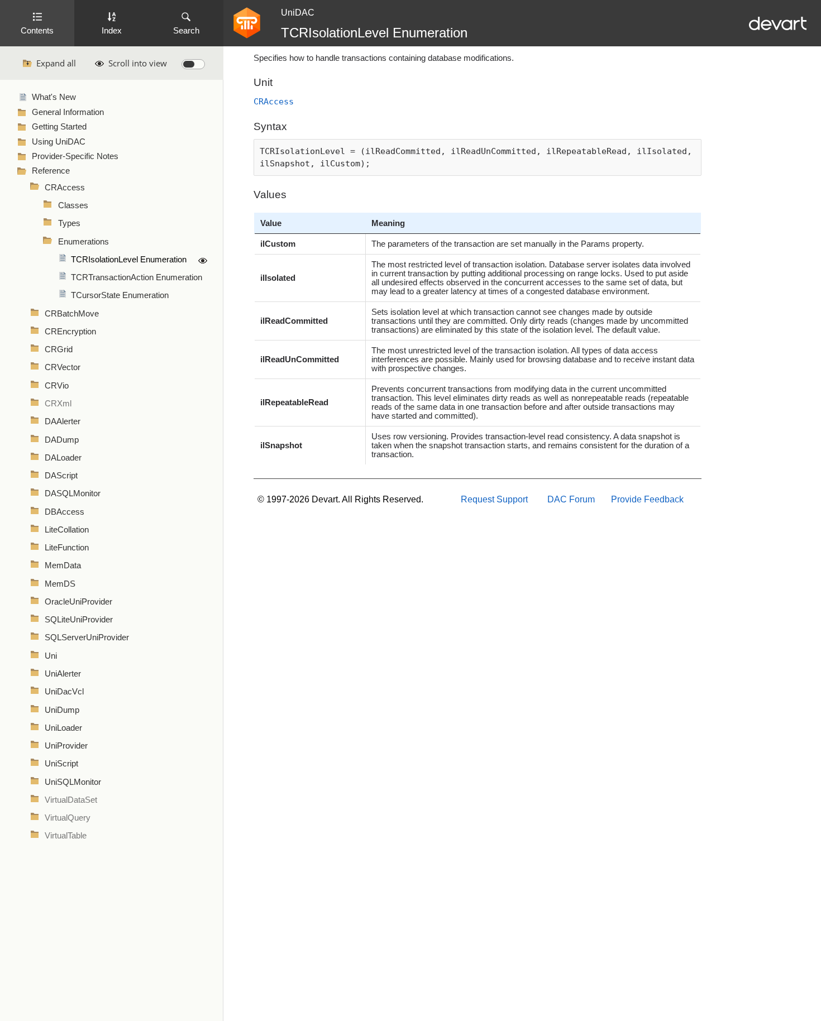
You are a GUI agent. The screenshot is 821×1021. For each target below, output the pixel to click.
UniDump (62, 710)
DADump (62, 439)
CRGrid (59, 349)
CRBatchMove (72, 313)
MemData (63, 565)
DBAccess (64, 511)
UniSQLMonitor (73, 782)
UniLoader (63, 727)
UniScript (61, 763)
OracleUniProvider (78, 601)
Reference (51, 170)
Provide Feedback (647, 499)
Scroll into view (137, 63)
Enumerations (83, 241)
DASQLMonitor (73, 493)
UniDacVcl (64, 691)
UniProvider (66, 745)
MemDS (60, 583)
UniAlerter (63, 673)
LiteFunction (67, 547)
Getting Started (59, 126)
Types (69, 223)
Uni (51, 655)
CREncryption (70, 331)
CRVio (57, 385)
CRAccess (65, 187)
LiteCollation (67, 529)
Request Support (494, 499)
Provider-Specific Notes (75, 156)
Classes (73, 205)
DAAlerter (62, 421)
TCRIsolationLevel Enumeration (129, 259)
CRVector (62, 367)
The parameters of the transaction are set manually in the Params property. (507, 243)
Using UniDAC (58, 141)
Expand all (56, 63)
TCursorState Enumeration (120, 295)
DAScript (61, 475)
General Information (68, 112)
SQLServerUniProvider (87, 637)
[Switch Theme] (193, 64)
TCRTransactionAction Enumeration (136, 277)
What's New (54, 97)
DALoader (63, 457)
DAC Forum (571, 499)
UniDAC (297, 12)
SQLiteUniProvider (79, 619)
